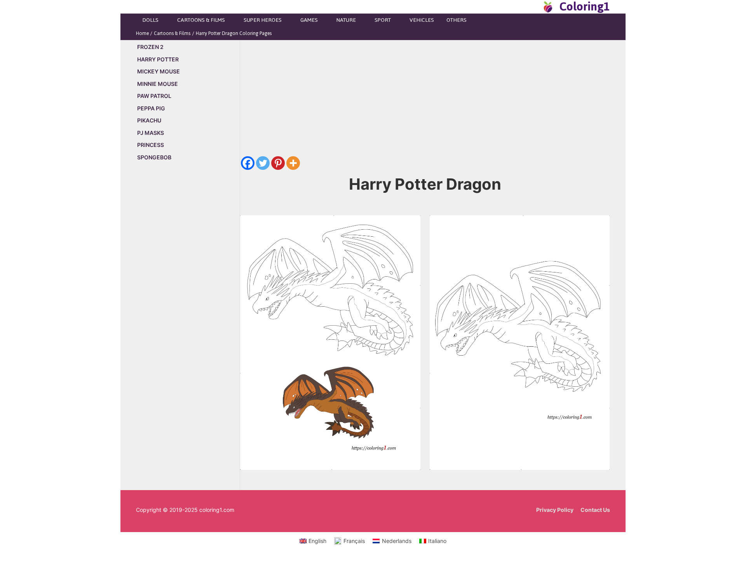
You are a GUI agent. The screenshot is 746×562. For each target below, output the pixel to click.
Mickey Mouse (158, 71)
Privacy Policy (554, 509)
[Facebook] (247, 163)
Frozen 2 (150, 47)
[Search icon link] (534, 6)
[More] (293, 163)
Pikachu (149, 120)
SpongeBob (154, 157)
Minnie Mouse (157, 83)
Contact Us (595, 509)
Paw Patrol (154, 96)
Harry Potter (158, 59)
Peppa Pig (151, 108)
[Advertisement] (188, 300)
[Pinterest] (278, 163)
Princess (150, 144)
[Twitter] (263, 163)
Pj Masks (150, 132)
